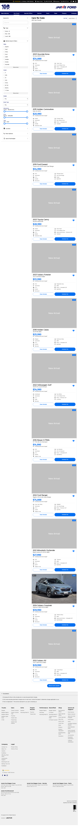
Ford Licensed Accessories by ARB (71, 732)
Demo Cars (61, 721)
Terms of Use (14, 749)
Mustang (42, 712)
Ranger (3, 710)
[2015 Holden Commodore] (54, 92)
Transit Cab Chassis (14, 722)
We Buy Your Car (6, 763)
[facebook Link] (71, 1)
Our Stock (16, 13)
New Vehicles (5, 13)
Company (74, 13)
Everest (22, 710)
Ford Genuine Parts (71, 727)
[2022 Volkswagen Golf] (54, 368)
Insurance (60, 736)
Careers (3, 751)
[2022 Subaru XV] (54, 644)
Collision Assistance (70, 741)
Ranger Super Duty (5, 717)
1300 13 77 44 (33, 786)
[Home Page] (5, 7)
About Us (4, 749)
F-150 (3, 720)
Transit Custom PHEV (53, 717)
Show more (15, 67)
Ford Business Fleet (61, 733)
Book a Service (71, 714)
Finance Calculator (61, 730)
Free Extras (71, 719)
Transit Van (14, 718)
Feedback (4, 765)
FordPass (4, 753)
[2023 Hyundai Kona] (54, 37)
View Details (43, 73)
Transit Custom (15, 710)
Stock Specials (62, 717)
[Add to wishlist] (73, 55)
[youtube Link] (73, 1)
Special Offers (28, 13)
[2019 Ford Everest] (54, 148)
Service (39, 13)
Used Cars (61, 723)
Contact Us (65, 73)
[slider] (4, 111)
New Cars (60, 719)
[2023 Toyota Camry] (54, 203)
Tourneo (13, 716)
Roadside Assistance (70, 737)
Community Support (4, 759)
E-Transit (51, 712)
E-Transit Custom (53, 720)
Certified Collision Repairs (72, 724)
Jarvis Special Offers (61, 714)
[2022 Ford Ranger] (54, 478)
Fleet (55, 13)
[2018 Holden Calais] (54, 313)
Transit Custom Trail (15, 713)
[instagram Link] (76, 1)
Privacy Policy (14, 747)
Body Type (6, 102)
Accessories (71, 735)
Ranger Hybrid (5, 714)
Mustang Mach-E (25, 712)
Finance (64, 13)
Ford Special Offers (61, 711)
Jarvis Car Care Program (71, 716)
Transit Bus (14, 720)
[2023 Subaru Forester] (54, 258)
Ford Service (71, 712)
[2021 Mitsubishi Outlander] (54, 534)
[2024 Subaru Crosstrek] (54, 589)
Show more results (54, 685)
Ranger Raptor (5, 712)
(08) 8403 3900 (60, 786)
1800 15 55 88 (8, 786)
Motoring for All (5, 761)
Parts (47, 13)
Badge (5, 96)
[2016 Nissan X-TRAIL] (54, 423)
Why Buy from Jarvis (5, 755)
